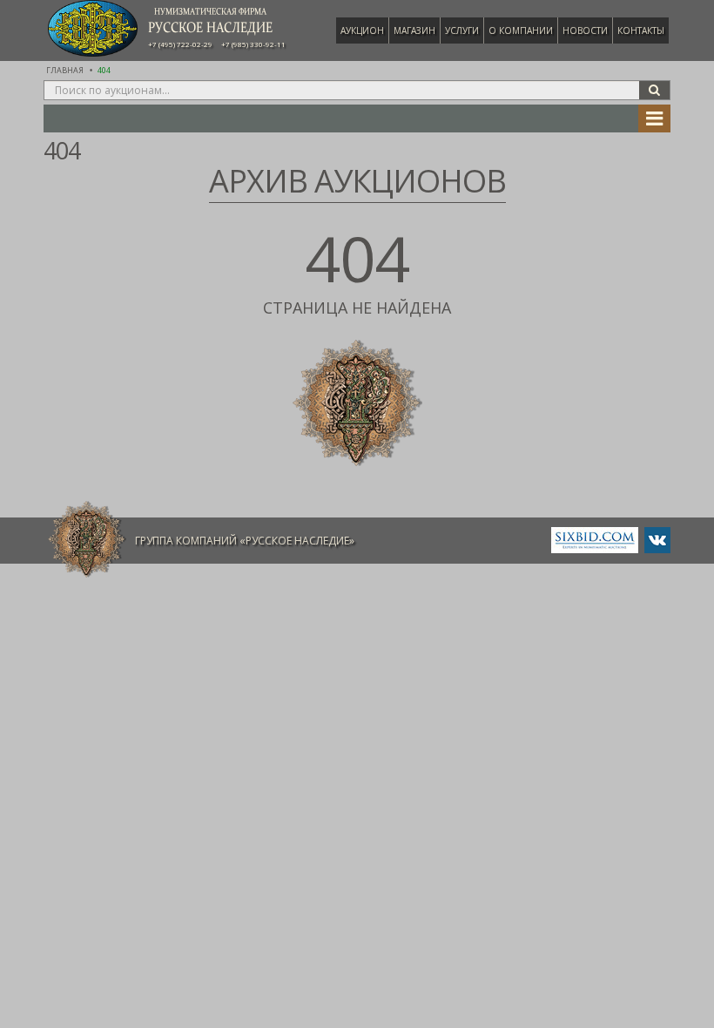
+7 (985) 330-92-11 (253, 44)
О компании (520, 30)
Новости (585, 30)
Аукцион (362, 30)
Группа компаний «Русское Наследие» (244, 540)
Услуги (462, 30)
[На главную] (87, 539)
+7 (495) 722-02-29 (180, 44)
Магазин (414, 30)
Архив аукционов (357, 180)
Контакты (640, 30)
